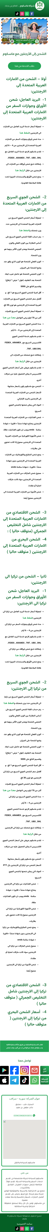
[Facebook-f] (32, 14)
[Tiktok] (17, 14)
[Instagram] (22, 14)
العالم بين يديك (11, 6)
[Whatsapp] (27, 14)
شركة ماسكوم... (26, 6)
